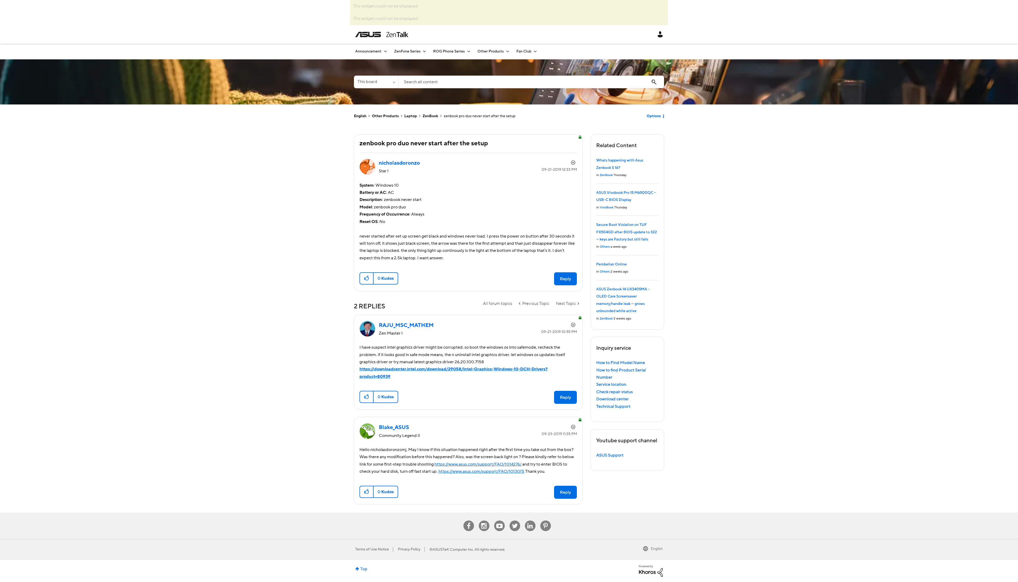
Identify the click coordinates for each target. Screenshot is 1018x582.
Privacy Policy (409, 549)
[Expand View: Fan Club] (535, 51)
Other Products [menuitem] (490, 51)
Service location (611, 384)
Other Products (385, 116)
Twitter (514, 520)
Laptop (410, 116)
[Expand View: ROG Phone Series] (468, 51)
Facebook (469, 520)
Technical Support (613, 406)
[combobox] (531, 82)
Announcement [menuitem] (368, 51)
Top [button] (363, 569)
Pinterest (545, 520)
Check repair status (614, 392)
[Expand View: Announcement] (385, 51)
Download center (612, 399)
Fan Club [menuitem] (523, 51)
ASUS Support (610, 455)
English (360, 116)
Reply (565, 279)
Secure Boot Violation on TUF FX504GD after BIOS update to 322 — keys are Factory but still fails (626, 232)
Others (605, 247)
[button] (367, 278)
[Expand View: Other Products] (507, 51)
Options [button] (654, 116)
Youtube (499, 520)
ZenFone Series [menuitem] (407, 51)
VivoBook (606, 207)
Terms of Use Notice (372, 549)
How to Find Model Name (620, 362)
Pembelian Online (611, 264)
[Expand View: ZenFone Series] (424, 51)
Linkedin (530, 520)
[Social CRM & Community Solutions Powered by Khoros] (651, 570)
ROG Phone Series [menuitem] (449, 51)
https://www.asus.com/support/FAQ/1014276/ (478, 464)
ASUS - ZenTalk (381, 34)
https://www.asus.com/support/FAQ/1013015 (481, 471)
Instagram (484, 520)
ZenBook (430, 116)
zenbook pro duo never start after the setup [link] (479, 116)
